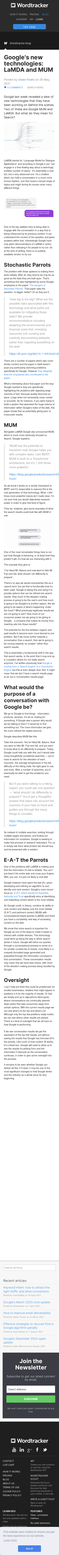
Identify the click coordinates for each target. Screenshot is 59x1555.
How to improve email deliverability (27, 1313)
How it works (18, 14)
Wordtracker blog (20, 43)
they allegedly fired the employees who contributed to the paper (28, 374)
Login (39, 19)
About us (8, 1483)
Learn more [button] (10, 1540)
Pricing (34, 14)
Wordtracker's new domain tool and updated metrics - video (15, 1518)
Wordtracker (29, 5)
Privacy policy (12, 1495)
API (31, 19)
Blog (45, 14)
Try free (29, 27)
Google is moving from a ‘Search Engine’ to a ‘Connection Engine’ (28, 666)
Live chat (8, 1464)
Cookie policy (11, 1491)
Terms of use (11, 1487)
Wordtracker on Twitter (45, 1450)
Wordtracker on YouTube (14, 1450)
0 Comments (15, 87)
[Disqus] (29, 1131)
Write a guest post (42, 1499)
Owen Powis (26, 79)
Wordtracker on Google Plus (29, 1450)
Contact (8, 1461)
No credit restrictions (40, 1522)
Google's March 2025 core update (26, 1302)
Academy (21, 19)
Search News (35, 87)
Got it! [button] (29, 1548)
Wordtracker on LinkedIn (22, 1450)
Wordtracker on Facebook (37, 1450)
